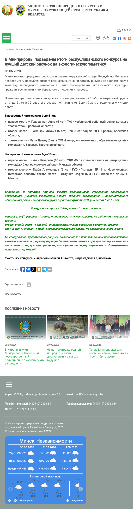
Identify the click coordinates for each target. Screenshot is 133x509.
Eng (124, 29)
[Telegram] (114, 38)
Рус (119, 29)
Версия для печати (14, 284)
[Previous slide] (10, 489)
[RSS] (129, 38)
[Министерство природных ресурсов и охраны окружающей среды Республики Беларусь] (8, 10)
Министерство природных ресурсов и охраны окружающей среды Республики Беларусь (68, 10)
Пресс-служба (23, 49)
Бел (129, 29)
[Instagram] (124, 38)
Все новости (13, 294)
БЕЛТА (47, 431)
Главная (9, 49)
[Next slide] (81, 489)
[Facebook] (119, 38)
